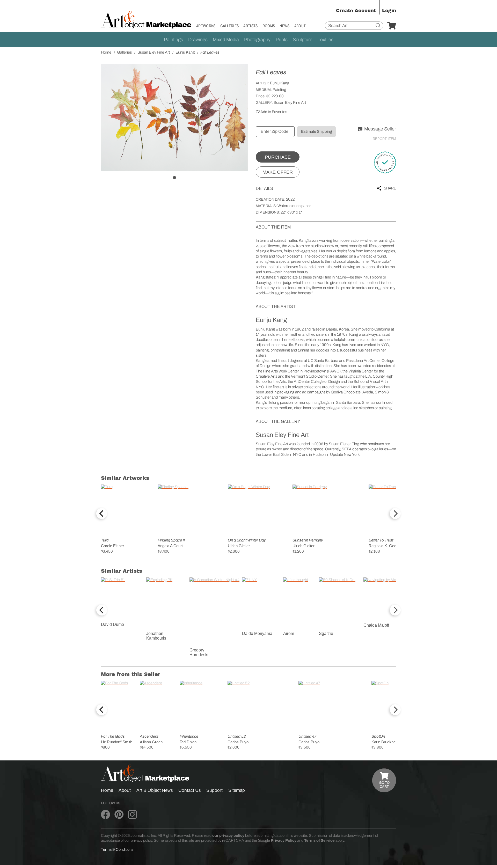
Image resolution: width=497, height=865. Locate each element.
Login (389, 10)
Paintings (173, 39)
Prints (282, 39)
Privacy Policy (283, 840)
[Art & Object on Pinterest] (118, 814)
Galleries (229, 25)
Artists (250, 25)
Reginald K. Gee (382, 546)
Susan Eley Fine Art (290, 102)
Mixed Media (226, 39)
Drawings (198, 39)
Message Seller (379, 128)
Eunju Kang (279, 83)
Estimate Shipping (316, 131)
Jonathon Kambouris (156, 635)
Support (214, 790)
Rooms (268, 25)
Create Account (356, 10)
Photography (257, 39)
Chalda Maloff (376, 625)
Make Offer (277, 172)
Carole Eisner (112, 546)
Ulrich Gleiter (239, 546)
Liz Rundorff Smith (116, 742)
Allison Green (151, 742)
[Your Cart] (391, 26)
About (300, 25)
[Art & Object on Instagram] (132, 814)
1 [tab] (174, 177)
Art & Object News (154, 790)
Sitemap (236, 790)
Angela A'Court (170, 546)
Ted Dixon (188, 742)
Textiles (325, 39)
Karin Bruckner (384, 742)
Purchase (278, 157)
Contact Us (189, 790)
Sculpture (302, 39)
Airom (288, 633)
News (284, 25)
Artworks (206, 25)
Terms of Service (319, 840)
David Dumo (112, 624)
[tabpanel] (174, 117)
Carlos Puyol (238, 742)
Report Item (384, 139)
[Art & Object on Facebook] (105, 814)
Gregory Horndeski (198, 652)
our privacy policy (228, 835)
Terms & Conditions (117, 849)
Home (107, 790)
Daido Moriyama (257, 633)
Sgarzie (326, 633)
